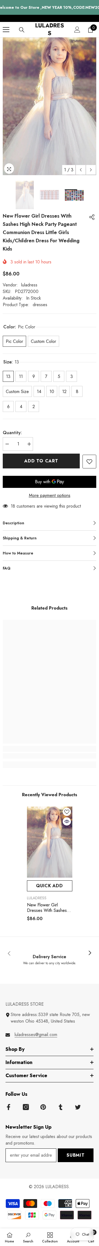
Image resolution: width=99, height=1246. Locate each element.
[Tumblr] (60, 1107)
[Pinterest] (43, 1107)
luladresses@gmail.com (36, 1034)
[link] (49, 756)
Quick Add (49, 886)
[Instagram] (25, 1107)
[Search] (21, 30)
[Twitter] (77, 1107)
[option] (49, 106)
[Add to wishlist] (89, 461)
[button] (81, 170)
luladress (29, 285)
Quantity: (12, 432)
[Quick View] (67, 821)
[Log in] (77, 30)
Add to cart (41, 461)
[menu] (6, 29)
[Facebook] (8, 1107)
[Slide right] (89, 953)
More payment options (49, 495)
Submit (76, 1155)
